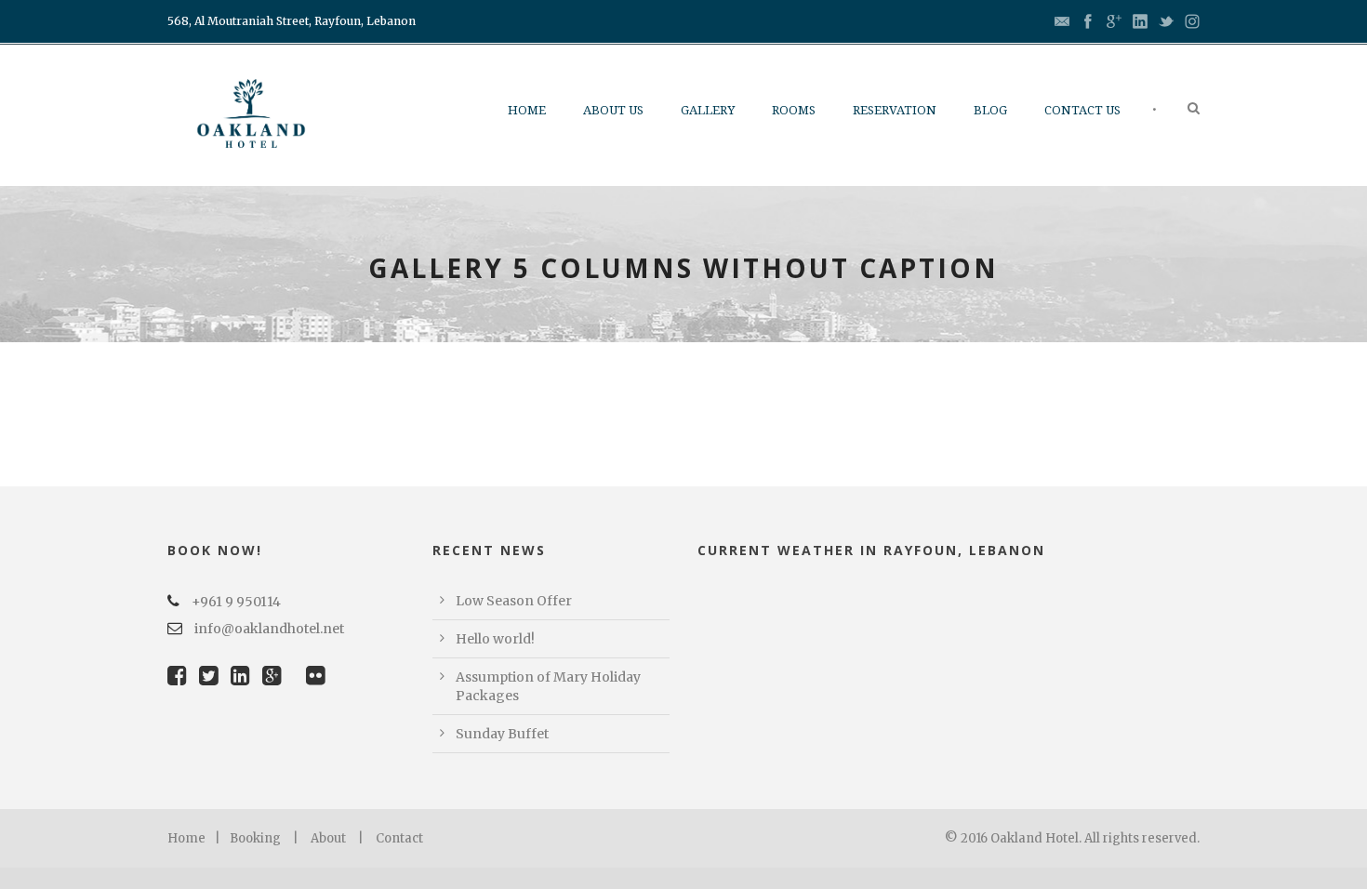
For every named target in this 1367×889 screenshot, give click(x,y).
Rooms (794, 110)
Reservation (894, 110)
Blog (990, 110)
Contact (399, 838)
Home (527, 110)
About (328, 838)
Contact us (1082, 110)
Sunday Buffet (502, 733)
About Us (613, 110)
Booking (255, 838)
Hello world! (495, 638)
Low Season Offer (514, 600)
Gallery (708, 110)
